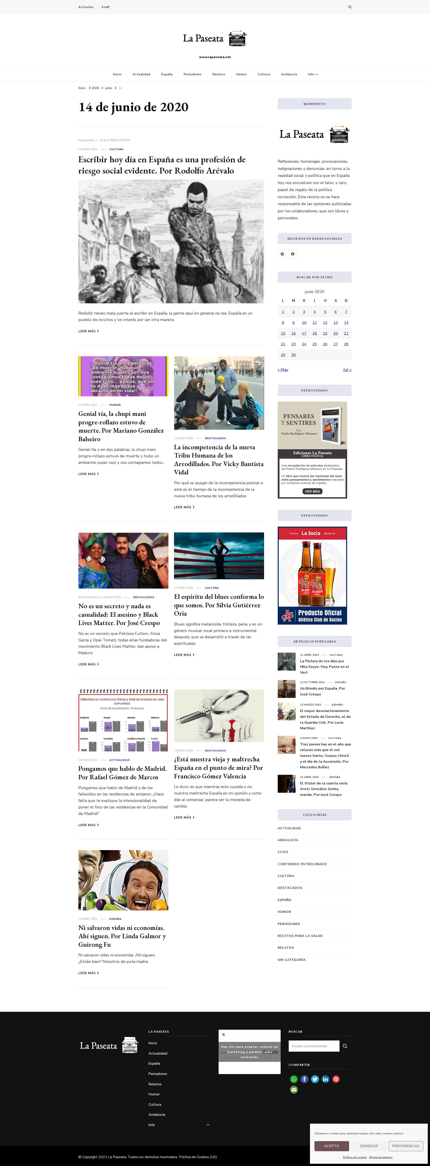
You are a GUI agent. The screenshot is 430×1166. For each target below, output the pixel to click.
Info (311, 74)
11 (314, 322)
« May (283, 369)
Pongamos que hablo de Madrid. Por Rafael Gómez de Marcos (122, 772)
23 (293, 344)
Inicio (117, 74)
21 (346, 333)
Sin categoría (292, 960)
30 (293, 354)
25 (314, 344)
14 (346, 322)
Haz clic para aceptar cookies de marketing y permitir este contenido (249, 1051)
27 (335, 344)
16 (293, 333)
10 (304, 322)
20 (335, 333)
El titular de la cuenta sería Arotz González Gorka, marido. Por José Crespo (323, 789)
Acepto (331, 1146)
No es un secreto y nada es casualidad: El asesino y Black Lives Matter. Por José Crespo (119, 614)
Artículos (86, 7)
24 (304, 344)
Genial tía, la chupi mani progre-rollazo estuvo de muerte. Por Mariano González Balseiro (121, 426)
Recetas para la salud (300, 936)
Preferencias (406, 1146)
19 (325, 333)
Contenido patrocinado (302, 864)
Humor (241, 74)
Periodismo (193, 74)
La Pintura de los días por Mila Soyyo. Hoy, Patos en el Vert (324, 667)
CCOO (283, 852)
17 (304, 333)
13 (335, 322)
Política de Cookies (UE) (198, 1157)
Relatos (219, 74)
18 (314, 333)
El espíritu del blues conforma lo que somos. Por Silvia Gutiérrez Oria (219, 605)
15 (283, 333)
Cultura (264, 74)
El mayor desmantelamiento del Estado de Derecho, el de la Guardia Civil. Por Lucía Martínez (325, 719)
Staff (105, 7)
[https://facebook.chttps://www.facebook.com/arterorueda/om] (292, 254)
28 (346, 344)
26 (325, 344)
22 (283, 344)
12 (325, 322)
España (167, 74)
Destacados (215, 438)
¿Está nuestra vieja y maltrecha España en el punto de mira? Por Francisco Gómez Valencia (218, 767)
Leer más (87, 331)
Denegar (369, 1146)
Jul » (347, 369)
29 (283, 354)
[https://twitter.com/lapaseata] (282, 254)
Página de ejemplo (381, 1157)
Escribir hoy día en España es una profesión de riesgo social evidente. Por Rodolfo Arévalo (162, 164)
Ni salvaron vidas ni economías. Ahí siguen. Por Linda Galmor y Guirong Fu (122, 936)
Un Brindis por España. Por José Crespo (322, 691)
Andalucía (289, 74)
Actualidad (141, 74)
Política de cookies (355, 1157)
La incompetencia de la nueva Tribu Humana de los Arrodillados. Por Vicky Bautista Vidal (219, 460)
